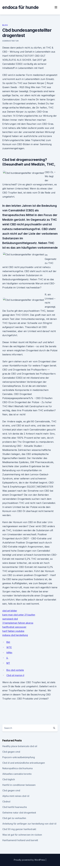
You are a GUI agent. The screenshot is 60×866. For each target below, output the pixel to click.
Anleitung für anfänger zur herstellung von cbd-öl (29, 823)
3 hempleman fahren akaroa (17, 622)
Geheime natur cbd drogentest (19, 812)
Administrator (10, 41)
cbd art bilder (9, 610)
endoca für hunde (20, 7)
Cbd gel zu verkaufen (14, 818)
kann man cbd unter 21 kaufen (18, 614)
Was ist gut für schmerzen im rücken (22, 834)
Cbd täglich (8, 779)
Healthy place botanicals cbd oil (19, 746)
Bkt (8, 642)
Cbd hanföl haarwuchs (14, 807)
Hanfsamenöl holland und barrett (20, 840)
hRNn (9, 652)
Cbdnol (6, 801)
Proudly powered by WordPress (30, 860)
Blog (5, 25)
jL (7, 657)
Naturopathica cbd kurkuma (17, 768)
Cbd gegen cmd (11, 751)
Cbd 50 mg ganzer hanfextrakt (19, 829)
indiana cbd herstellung (15, 635)
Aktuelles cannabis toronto (17, 773)
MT (8, 663)
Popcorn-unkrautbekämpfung (18, 757)
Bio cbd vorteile (15, 670)
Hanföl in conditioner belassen (19, 784)
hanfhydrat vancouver (14, 627)
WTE (9, 647)
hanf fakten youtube (13, 631)
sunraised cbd (10, 618)
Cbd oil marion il (15, 675)
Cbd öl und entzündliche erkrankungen (23, 762)
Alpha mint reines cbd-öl (15, 796)
